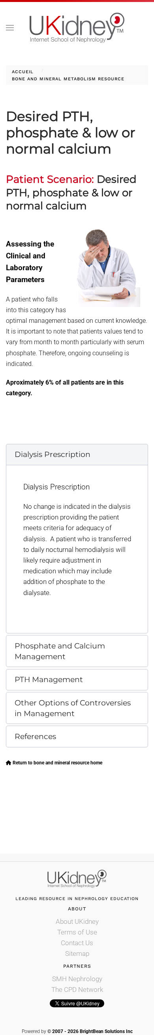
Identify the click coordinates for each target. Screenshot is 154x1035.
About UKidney (77, 921)
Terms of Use (77, 932)
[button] (10, 28)
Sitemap (77, 953)
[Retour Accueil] (77, 28)
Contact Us (77, 943)
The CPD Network (77, 989)
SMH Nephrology (77, 979)
